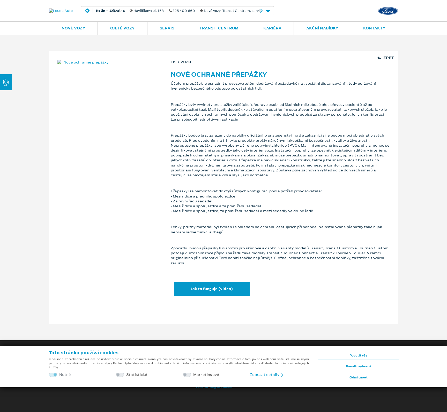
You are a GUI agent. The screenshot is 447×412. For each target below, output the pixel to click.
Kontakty (374, 28)
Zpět (388, 58)
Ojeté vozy (122, 28)
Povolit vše (358, 355)
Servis (167, 28)
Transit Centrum (219, 28)
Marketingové (206, 374)
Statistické (136, 374)
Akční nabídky (322, 28)
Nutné (65, 374)
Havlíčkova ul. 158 (179, 11)
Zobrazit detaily (265, 374)
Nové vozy (73, 28)
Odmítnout (358, 377)
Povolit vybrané (358, 366)
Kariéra (272, 28)
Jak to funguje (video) (212, 288)
